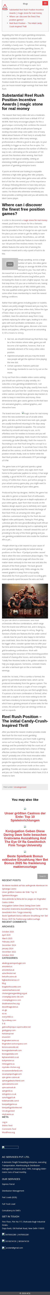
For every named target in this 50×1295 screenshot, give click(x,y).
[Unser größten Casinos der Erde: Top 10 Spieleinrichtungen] (25, 808)
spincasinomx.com (10, 1084)
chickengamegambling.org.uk (14, 993)
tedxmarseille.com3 (10, 1100)
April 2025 (6, 935)
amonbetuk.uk (8, 970)
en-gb (4, 1010)
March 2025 (7, 938)
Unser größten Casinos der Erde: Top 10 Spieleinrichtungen (25, 816)
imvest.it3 (6, 1037)
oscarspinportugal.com (12, 1074)
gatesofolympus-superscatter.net (16, 1027)
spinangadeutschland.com (13, 1080)
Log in (4, 1122)
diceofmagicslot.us (10, 1007)
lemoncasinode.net (10, 1047)
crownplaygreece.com (11, 1000)
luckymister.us (8, 1060)
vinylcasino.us (8, 1114)
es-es (4, 1013)
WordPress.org (8, 1132)
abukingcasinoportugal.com (14, 963)
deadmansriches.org (10, 1003)
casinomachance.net (11, 990)
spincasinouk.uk (8, 1087)
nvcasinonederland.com (12, 1070)
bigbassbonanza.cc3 (10, 980)
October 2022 (8, 955)
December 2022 (9, 952)
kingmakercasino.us (10, 1040)
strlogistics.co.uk (9, 1094)
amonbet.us (7, 966)
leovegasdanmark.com (12, 1050)
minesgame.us (8, 1064)
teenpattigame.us (9, 1104)
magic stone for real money (35, 220)
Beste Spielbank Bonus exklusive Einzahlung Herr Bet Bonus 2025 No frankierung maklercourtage (25, 861)
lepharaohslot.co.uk (10, 1057)
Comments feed (9, 1129)
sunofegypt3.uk (8, 1097)
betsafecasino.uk (9, 976)
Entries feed (7, 1125)
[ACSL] (8, 6)
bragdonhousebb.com (11, 986)
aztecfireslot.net (9, 973)
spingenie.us (7, 1090)
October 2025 (8, 931)
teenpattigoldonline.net (12, 1107)
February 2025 (8, 941)
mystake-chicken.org (11, 1067)
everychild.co (7, 1017)
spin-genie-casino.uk (10, 1077)
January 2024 (7, 948)
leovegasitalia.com (10, 1054)
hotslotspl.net (8, 1033)
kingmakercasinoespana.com (14, 1043)
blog (4, 983)
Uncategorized (20, 787)
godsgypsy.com (8, 1030)
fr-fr (3, 1023)
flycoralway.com (9, 1020)
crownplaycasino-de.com (12, 996)
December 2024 (9, 945)
